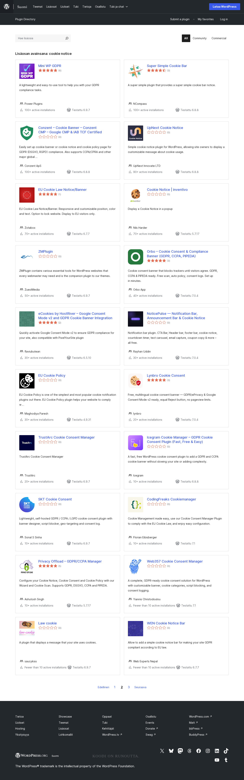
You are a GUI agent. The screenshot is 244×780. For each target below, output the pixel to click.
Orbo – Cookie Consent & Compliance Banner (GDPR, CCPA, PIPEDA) (177, 253)
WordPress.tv (112, 734)
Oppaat (107, 716)
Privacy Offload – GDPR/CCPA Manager (70, 561)
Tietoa (19, 716)
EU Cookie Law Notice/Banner (62, 190)
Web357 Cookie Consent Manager (175, 561)
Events (150, 722)
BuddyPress (198, 734)
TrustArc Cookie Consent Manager (66, 437)
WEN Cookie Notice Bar (166, 623)
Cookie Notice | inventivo (167, 190)
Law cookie (47, 623)
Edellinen (103, 687)
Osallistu (151, 716)
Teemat (63, 722)
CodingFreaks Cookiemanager (171, 499)
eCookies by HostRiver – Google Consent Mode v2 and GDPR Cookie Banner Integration (75, 316)
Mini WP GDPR (49, 66)
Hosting (20, 728)
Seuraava (140, 687)
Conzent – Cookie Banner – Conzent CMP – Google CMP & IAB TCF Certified (70, 130)
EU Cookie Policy (51, 375)
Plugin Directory (25, 19)
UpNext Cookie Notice (165, 128)
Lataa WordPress (225, 6)
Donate (152, 728)
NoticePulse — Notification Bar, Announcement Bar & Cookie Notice (176, 316)
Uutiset (19, 722)
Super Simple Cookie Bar (167, 66)
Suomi (55, 755)
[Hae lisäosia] (67, 38)
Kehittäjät (108, 728)
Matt (193, 722)
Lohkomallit (66, 734)
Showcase (65, 716)
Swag (151, 734)
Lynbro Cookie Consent (166, 375)
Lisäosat (64, 728)
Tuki (105, 722)
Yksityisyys (22, 734)
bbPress (196, 728)
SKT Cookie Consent (55, 499)
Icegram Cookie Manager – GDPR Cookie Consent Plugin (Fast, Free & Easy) (180, 439)
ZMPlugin (45, 251)
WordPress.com (200, 716)
